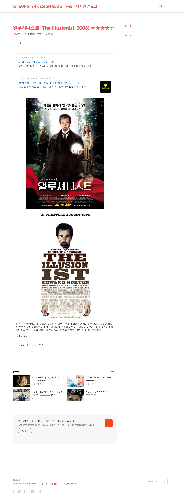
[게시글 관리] (30, 345)
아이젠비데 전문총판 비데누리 (36, 61)
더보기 (114, 371)
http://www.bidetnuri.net (30, 57)
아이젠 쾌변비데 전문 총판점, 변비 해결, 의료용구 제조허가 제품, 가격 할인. (58, 65)
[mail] (39, 492)
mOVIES (16, 34)
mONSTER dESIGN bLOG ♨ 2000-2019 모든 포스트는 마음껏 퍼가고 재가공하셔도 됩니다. (56, 424)
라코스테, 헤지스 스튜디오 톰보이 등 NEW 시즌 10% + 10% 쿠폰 (52, 86)
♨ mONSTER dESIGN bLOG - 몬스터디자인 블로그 (55, 6)
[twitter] (19, 492)
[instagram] (25, 492)
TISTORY (17, 479)
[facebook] (14, 492)
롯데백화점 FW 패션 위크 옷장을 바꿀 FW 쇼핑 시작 (49, 82)
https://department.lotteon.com (33, 78)
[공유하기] (26, 345)
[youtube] (32, 492)
